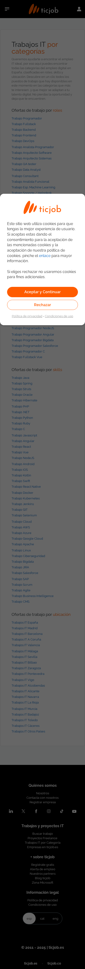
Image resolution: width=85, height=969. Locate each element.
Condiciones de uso (59, 316)
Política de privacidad (27, 316)
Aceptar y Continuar (42, 292)
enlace (45, 255)
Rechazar (42, 305)
